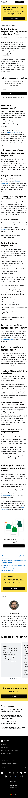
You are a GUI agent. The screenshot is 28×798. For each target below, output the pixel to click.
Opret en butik (14, 18)
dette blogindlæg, (6, 495)
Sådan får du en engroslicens (10, 568)
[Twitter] (18, 773)
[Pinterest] (10, 773)
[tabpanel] (11, 660)
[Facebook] (14, 773)
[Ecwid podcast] (6, 773)
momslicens (4, 229)
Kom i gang (14, 588)
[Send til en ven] (26, 37)
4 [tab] (16, 678)
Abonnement (14, 94)
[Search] (25, 767)
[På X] (23, 37)
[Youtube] (25, 773)
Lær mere (14, 546)
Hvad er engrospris (7, 570)
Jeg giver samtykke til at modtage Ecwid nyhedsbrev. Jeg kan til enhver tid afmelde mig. (15, 98)
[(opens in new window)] (9, 776)
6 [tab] (20, 678)
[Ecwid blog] (2, 773)
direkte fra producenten (13, 132)
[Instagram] (21, 773)
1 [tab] (10, 678)
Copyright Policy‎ (13, 787)
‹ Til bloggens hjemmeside (8, 25)
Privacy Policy (13, 781)
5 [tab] (18, 678)
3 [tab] (14, 678)
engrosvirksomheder (7, 339)
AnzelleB (6, 646)
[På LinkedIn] (21, 37)
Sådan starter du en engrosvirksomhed (13, 565)
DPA (13, 783)
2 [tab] (12, 678)
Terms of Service (13, 785)
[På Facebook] (18, 37)
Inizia (19, 1)
